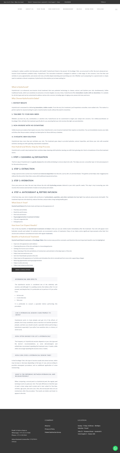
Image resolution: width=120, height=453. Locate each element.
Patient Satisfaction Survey (53, 432)
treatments (49, 233)
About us (47, 426)
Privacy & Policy (50, 429)
